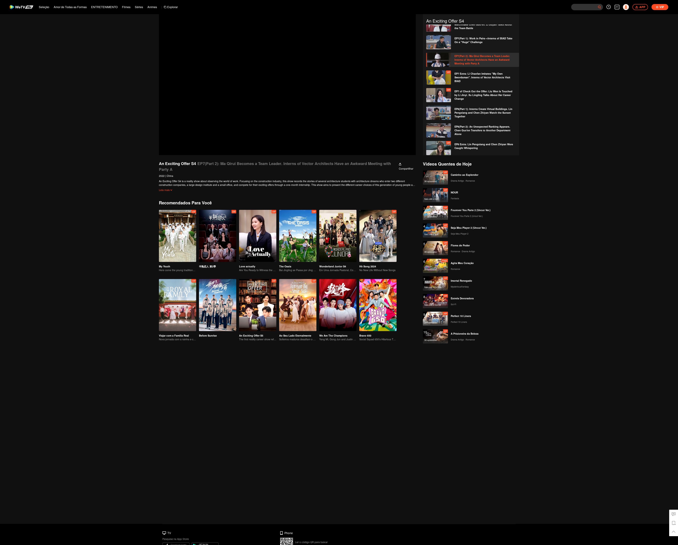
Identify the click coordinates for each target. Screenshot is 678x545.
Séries (139, 7)
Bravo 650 (365, 335)
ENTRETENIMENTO (104, 7)
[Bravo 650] (378, 305)
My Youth (164, 266)
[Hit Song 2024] (378, 236)
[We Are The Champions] (337, 305)
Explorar (172, 7)
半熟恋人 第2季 (207, 266)
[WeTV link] (22, 7)
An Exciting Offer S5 (251, 335)
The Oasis (285, 266)
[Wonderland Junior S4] (337, 236)
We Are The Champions (333, 335)
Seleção (44, 7)
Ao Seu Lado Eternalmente (295, 335)
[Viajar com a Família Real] (177, 305)
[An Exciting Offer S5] (257, 305)
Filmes (126, 7)
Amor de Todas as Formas (70, 7)
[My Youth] (177, 236)
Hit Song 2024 (367, 266)
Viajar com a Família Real (174, 335)
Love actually (247, 266)
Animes (152, 7)
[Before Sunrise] (217, 305)
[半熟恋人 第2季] (217, 236)
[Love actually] (257, 236)
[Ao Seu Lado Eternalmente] (297, 305)
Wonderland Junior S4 (332, 266)
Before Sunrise (208, 335)
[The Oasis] (297, 236)
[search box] (599, 7)
